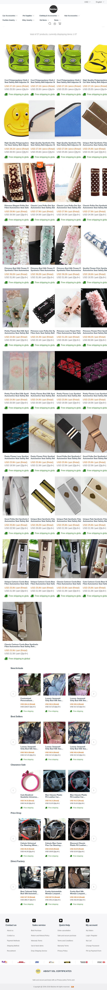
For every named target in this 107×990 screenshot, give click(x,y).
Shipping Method (13, 946)
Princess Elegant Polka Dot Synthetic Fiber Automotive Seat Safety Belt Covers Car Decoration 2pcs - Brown (21, 206)
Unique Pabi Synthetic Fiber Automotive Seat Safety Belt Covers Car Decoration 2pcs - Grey (74, 520)
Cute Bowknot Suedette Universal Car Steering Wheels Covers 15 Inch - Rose (29, 796)
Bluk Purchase (36, 930)
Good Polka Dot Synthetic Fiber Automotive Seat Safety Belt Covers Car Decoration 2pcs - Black (74, 457)
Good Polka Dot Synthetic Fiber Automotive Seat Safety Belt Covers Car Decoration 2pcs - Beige (22, 520)
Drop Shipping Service (39, 951)
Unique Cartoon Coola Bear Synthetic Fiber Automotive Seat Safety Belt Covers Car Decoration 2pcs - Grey (21, 583)
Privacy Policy (62, 951)
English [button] (99, 2)
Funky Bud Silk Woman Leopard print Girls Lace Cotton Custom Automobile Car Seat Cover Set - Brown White (79, 892)
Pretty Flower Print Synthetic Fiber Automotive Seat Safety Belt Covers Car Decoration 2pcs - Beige (48, 457)
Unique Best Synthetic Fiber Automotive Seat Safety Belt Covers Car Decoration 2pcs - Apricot (48, 520)
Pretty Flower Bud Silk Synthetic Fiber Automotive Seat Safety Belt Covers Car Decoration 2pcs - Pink (48, 395)
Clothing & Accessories (48, 16)
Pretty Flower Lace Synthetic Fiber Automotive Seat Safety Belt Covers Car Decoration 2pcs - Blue (22, 457)
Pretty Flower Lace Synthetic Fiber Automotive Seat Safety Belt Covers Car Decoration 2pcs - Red (74, 395)
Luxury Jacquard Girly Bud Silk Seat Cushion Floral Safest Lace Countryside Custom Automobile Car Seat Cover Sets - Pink (79, 699)
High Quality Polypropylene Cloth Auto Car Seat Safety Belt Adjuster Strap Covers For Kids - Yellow (22, 144)
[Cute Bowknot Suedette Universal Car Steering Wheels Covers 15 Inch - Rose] (30, 791)
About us (10, 930)
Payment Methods (13, 941)
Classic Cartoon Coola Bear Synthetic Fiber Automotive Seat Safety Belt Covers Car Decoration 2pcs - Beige (21, 645)
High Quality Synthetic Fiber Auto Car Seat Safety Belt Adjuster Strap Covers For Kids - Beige (48, 144)
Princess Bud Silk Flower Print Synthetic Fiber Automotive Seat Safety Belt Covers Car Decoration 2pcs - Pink (74, 269)
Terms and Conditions (65, 941)
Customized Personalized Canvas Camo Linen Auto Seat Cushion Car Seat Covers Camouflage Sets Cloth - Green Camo (29, 699)
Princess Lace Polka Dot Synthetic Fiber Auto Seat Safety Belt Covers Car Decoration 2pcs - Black (48, 332)
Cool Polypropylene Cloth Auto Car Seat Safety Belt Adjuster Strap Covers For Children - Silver (22, 81)
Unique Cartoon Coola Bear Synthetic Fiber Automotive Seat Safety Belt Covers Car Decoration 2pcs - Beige (47, 583)
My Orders (89, 930)
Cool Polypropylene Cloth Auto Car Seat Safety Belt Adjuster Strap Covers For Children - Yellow (74, 81)
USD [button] (86, 2)
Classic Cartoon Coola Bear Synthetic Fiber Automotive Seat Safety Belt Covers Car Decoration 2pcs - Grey (73, 583)
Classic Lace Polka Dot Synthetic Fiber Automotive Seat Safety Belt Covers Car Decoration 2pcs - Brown (74, 206)
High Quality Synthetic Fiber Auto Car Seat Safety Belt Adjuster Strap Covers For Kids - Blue (74, 144)
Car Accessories (9, 16)
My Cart (88, 941)
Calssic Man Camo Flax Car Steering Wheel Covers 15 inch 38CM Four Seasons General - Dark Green (53, 844)
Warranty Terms (36, 941)
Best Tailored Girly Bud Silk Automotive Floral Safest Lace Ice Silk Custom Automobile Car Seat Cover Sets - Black (29, 892)
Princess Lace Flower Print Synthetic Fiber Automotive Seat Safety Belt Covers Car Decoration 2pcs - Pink (73, 332)
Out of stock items (37, 946)
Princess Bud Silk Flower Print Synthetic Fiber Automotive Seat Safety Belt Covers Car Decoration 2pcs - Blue (48, 269)
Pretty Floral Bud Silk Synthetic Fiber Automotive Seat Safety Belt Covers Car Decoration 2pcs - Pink (22, 395)
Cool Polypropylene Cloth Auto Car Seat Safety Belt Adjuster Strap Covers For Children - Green (48, 81)
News (56, 20)
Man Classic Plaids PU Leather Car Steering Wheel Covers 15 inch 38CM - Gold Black (53, 796)
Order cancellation (64, 930)
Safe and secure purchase (67, 936)
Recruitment (11, 951)
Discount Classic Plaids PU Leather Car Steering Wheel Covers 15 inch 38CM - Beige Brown (79, 844)
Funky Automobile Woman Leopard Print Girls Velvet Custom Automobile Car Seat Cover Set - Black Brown (54, 892)
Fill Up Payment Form (93, 951)
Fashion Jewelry (9, 20)
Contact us (11, 936)
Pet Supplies (27, 16)
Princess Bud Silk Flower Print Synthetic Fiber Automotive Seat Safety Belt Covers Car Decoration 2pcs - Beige (22, 269)
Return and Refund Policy (40, 936)
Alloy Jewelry (27, 20)
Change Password (92, 946)
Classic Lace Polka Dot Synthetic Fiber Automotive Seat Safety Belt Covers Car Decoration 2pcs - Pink (48, 206)
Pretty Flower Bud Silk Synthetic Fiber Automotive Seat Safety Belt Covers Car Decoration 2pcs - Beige (22, 332)
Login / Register (91, 936)
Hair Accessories (71, 16)
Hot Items (43, 20)
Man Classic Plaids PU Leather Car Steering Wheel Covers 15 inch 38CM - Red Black (78, 796)
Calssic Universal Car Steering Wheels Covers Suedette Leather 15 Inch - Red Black (29, 844)
